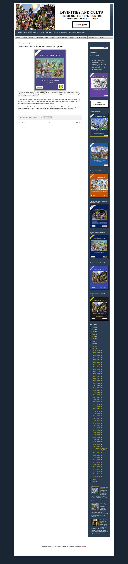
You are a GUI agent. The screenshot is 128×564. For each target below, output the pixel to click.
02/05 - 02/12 (97, 464)
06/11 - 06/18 (97, 418)
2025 (93, 329)
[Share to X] (48, 117)
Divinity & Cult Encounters (78, 37)
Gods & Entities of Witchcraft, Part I (104, 521)
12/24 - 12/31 (97, 353)
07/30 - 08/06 (97, 402)
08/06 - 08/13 (97, 399)
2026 (93, 327)
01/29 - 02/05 (97, 467)
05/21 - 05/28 (97, 425)
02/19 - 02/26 (97, 460)
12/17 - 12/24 (97, 355)
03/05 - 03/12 (97, 455)
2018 (93, 346)
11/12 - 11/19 (97, 367)
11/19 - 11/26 (97, 364)
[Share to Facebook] (49, 117)
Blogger (84, 546)
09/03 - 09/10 (97, 390)
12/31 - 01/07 (97, 350)
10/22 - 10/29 (97, 374)
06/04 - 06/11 (97, 420)
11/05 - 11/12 (97, 369)
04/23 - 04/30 (97, 434)
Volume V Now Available (104, 487)
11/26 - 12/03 (97, 362)
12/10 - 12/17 (97, 357)
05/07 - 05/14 (97, 430)
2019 (93, 343)
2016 (93, 479)
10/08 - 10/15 (97, 378)
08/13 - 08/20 (97, 397)
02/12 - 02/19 (97, 462)
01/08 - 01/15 (97, 474)
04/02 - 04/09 (97, 442)
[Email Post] (40, 117)
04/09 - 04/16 (97, 439)
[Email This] (44, 117)
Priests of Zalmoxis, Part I (104, 504)
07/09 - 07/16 (97, 409)
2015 (93, 481)
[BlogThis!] (46, 117)
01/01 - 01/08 (97, 476)
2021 (93, 339)
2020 (93, 341)
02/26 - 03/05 (97, 457)
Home (18, 37)
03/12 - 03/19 (97, 453)
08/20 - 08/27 (97, 395)
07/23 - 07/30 (97, 404)
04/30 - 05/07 (97, 432)
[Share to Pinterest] (51, 117)
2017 (93, 348)
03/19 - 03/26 (97, 446)
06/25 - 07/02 (97, 413)
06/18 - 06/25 (97, 416)
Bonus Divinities (62, 37)
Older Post (79, 123)
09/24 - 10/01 (97, 383)
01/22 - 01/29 (97, 469)
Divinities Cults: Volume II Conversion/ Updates (100, 449)
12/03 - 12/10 (97, 360)
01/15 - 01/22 (97, 471)
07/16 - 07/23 (97, 406)
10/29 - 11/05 (97, 371)
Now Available (95, 56)
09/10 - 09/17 (97, 388)
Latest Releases (28, 37)
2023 (93, 334)
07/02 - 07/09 (97, 411)
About (102, 37)
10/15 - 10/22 (97, 376)
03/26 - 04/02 (97, 444)
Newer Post (21, 123)
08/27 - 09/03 (97, 392)
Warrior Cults (93, 37)
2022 (93, 336)
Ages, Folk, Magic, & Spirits (45, 37)
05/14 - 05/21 (97, 427)
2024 (93, 332)
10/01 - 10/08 (97, 381)
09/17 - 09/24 (97, 385)
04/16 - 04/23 (97, 437)
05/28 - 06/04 (97, 423)
